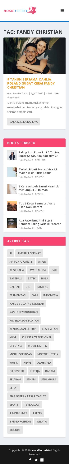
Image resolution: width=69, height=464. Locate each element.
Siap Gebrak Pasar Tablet (28, 396)
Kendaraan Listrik (23, 329)
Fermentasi (18, 295)
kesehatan (50, 329)
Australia (17, 270)
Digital (42, 287)
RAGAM (39, 193)
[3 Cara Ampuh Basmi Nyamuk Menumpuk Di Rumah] (12, 189)
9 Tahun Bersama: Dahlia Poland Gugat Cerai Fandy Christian (31, 83)
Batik (32, 278)
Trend (37, 413)
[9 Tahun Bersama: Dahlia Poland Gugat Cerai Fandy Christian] (34, 55)
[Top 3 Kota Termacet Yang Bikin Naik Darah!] (12, 206)
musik (14, 362)
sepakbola (48, 379)
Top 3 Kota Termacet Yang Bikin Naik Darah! (37, 205)
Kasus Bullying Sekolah (27, 303)
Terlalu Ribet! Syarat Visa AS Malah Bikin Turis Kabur (38, 171)
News (27, 362)
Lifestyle (16, 346)
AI (11, 253)
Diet (29, 287)
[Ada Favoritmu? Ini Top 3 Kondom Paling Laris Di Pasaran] (12, 223)
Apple (42, 261)
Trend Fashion (20, 421)
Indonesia (50, 295)
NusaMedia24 (40, 450)
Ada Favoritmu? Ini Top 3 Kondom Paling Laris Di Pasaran (40, 222)
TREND (39, 227)
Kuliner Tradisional (37, 337)
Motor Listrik (47, 354)
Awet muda (38, 270)
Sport (14, 404)
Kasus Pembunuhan (24, 312)
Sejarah (15, 379)
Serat (14, 388)
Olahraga (44, 362)
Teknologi (31, 404)
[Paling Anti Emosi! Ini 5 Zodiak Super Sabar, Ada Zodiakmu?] (12, 155)
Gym (35, 295)
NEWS (49, 93)
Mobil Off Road (21, 354)
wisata (42, 421)
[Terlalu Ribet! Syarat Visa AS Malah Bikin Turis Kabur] (12, 172)
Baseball (16, 278)
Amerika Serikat (29, 253)
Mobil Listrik (37, 346)
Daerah (15, 287)
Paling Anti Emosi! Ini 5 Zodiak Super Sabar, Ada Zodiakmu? (39, 154)
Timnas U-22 (18, 413)
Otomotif (17, 371)
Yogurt (15, 430)
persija (35, 371)
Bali (54, 270)
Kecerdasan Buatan (24, 320)
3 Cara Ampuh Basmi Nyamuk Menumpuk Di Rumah (39, 188)
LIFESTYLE (40, 159)
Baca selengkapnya (24, 122)
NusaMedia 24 (20, 93)
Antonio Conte (21, 261)
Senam (31, 379)
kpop (13, 337)
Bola (44, 278)
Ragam (50, 371)
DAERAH (39, 176)
